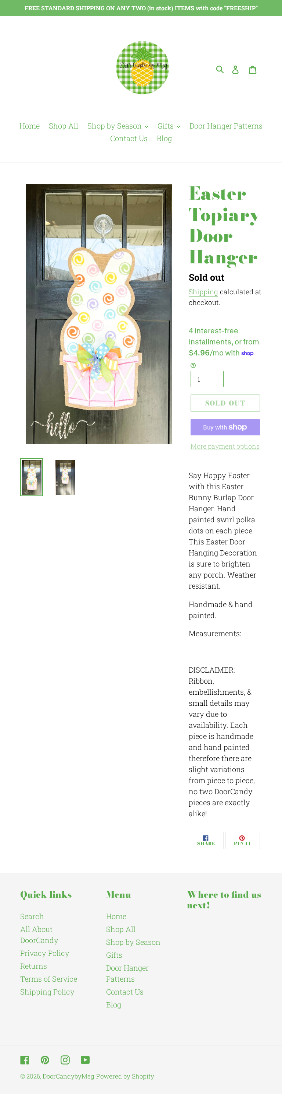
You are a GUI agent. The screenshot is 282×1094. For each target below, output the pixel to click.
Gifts (114, 955)
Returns (33, 966)
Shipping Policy (47, 991)
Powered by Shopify (125, 1076)
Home (116, 916)
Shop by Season (133, 942)
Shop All (120, 929)
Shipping (203, 291)
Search (32, 916)
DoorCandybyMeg (68, 1076)
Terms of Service (48, 978)
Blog (113, 1004)
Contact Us (125, 991)
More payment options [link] (225, 446)
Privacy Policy (44, 953)
